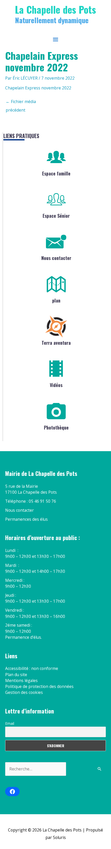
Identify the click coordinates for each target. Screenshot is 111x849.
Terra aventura (56, 342)
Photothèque (56, 427)
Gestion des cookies (24, 692)
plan (56, 300)
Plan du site (16, 674)
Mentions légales (21, 680)
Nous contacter (56, 258)
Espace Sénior (56, 215)
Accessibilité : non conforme (31, 668)
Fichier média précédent (21, 103)
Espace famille (56, 173)
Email (9, 723)
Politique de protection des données (39, 686)
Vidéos (56, 385)
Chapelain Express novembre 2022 (38, 88)
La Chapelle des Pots (55, 9)
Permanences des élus (26, 519)
